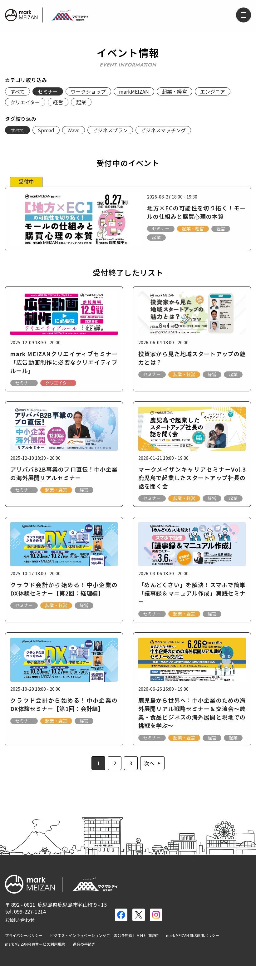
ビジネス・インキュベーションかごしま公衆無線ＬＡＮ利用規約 (104, 935)
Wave (73, 130)
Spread (46, 130)
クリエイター (25, 102)
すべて (17, 91)
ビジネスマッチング (163, 130)
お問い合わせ (20, 919)
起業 (81, 102)
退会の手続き (84, 944)
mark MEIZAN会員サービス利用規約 (35, 944)
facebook (121, 915)
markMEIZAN (134, 91)
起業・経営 (174, 91)
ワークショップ (88, 91)
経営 (58, 102)
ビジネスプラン (110, 130)
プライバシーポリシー (23, 935)
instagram (156, 915)
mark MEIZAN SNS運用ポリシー (192, 935)
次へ (149, 763)
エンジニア (212, 91)
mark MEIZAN (21, 14)
